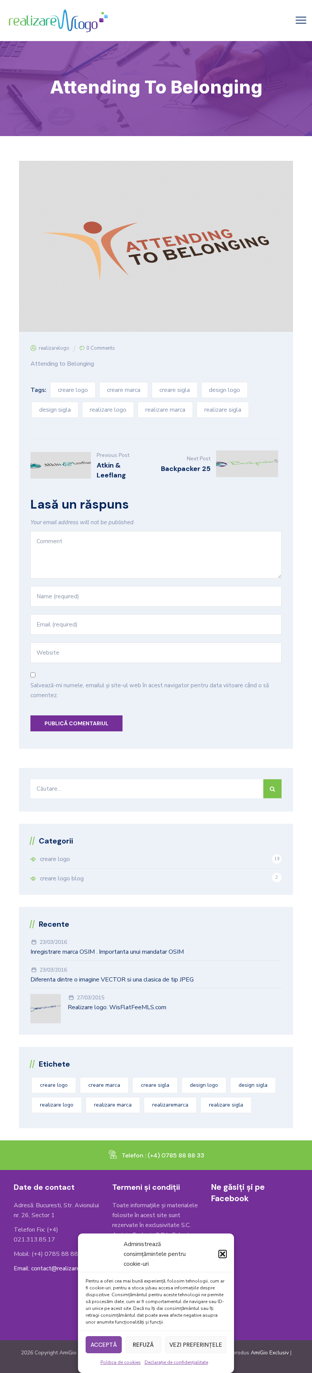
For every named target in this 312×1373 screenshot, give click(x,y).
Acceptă (104, 1345)
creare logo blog (62, 878)
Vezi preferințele (195, 1345)
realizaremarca (170, 1104)
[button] (222, 1254)
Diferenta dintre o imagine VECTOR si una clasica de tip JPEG (112, 979)
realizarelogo (54, 348)
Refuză (143, 1345)
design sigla (55, 410)
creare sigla (174, 390)
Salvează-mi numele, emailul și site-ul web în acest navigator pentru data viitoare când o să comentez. (149, 690)
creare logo (73, 390)
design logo (224, 390)
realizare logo (108, 410)
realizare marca (165, 410)
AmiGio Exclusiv (270, 1352)
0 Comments (100, 348)
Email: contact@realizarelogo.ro (56, 1268)
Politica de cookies (120, 1362)
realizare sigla (222, 410)
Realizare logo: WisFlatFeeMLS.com (117, 1007)
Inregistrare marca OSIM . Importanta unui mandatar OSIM (107, 952)
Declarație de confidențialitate (176, 1362)
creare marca (123, 390)
